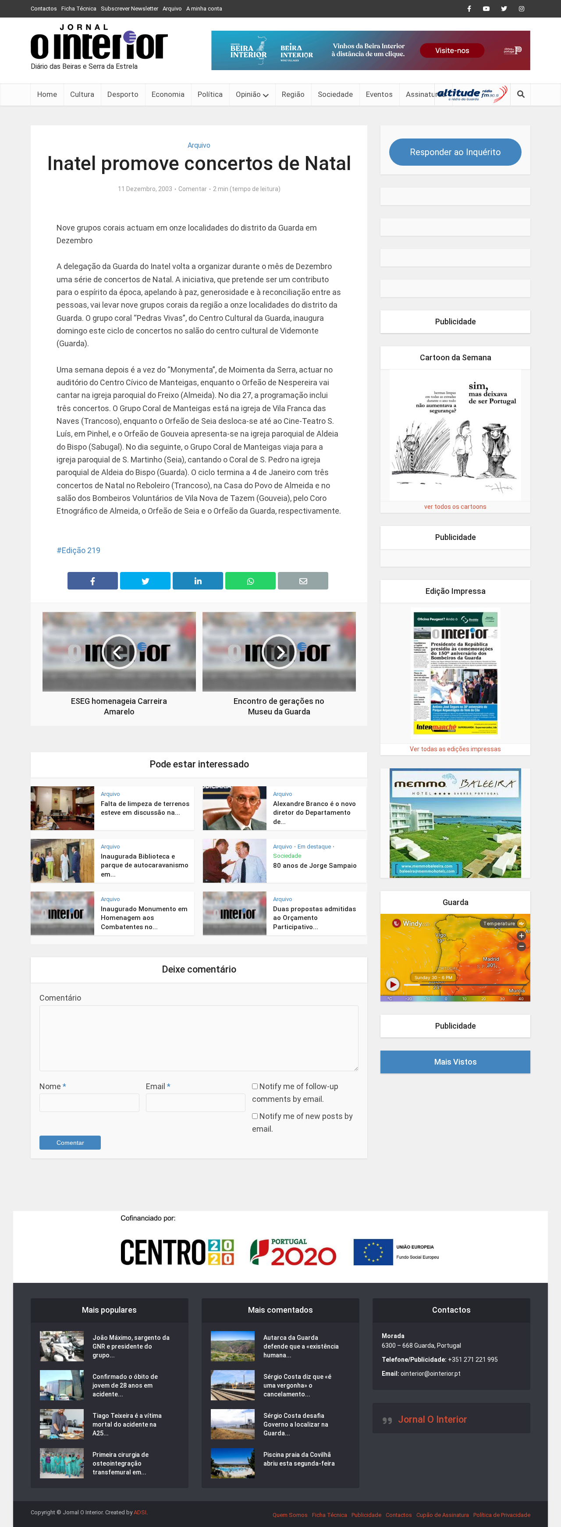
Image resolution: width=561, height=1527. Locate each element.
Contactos (44, 8)
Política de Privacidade (501, 1515)
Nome (52, 1086)
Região (293, 94)
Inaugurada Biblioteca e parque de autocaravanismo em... (144, 865)
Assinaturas (426, 94)
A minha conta (204, 8)
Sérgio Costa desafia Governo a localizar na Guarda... (295, 1424)
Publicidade (366, 1515)
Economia (168, 94)
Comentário (60, 997)
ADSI (140, 1512)
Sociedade (335, 94)
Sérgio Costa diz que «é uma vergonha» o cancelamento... (297, 1385)
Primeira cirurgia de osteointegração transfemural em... (120, 1463)
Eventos (379, 94)
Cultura (82, 94)
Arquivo (172, 8)
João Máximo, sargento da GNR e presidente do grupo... (131, 1346)
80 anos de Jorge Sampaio (315, 866)
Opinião (248, 94)
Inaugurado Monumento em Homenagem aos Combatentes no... (144, 918)
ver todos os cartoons (455, 506)
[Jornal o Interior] (99, 41)
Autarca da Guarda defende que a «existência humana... (301, 1346)
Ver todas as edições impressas (455, 749)
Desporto (122, 94)
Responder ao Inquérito (455, 152)
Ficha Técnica (78, 8)
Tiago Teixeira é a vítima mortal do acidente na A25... (127, 1424)
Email (158, 1086)
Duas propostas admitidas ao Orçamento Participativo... (314, 918)
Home (47, 94)
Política (210, 94)
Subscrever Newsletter (129, 8)
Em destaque (314, 846)
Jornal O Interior (432, 1419)
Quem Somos (290, 1515)
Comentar (192, 188)
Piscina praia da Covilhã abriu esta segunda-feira (299, 1459)
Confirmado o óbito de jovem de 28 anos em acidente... (125, 1385)
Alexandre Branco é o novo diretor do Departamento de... (314, 813)
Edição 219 (81, 550)
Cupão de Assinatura (442, 1515)
